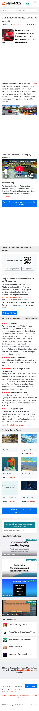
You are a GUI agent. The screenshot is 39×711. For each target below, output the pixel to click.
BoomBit (33, 84)
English (4, 695)
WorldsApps (24, 698)
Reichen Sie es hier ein (24, 670)
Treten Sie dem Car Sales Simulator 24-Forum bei (19, 203)
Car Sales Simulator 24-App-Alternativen (19, 510)
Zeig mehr (6, 196)
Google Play (13, 269)
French (22, 695)
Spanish (10, 695)
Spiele (32, 454)
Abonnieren (31, 686)
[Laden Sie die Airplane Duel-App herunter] (19, 589)
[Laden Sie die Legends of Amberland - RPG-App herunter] (19, 608)
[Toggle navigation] (35, 3)
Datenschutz (33, 705)
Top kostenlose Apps (11, 691)
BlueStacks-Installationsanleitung (15, 297)
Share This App (10, 313)
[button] (28, 3)
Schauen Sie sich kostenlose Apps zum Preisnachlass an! (19, 525)
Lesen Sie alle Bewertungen (13, 425)
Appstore (28, 269)
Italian (16, 695)
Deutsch (27, 695)
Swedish (34, 695)
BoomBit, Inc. (18, 24)
